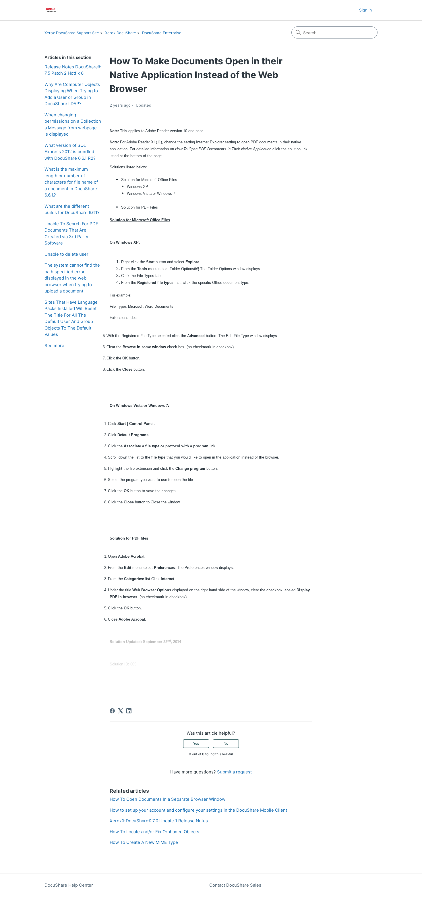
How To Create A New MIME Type (144, 842)
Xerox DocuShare (120, 32)
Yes (196, 743)
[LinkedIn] (128, 710)
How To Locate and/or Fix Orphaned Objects (154, 831)
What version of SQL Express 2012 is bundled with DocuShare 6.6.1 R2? (70, 152)
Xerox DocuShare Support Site (71, 32)
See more (54, 345)
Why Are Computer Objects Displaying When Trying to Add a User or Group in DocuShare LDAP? (72, 94)
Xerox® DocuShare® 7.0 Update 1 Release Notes (159, 820)
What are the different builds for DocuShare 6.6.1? (72, 209)
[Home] (51, 10)
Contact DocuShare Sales (235, 885)
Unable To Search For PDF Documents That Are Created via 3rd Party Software (71, 233)
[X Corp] (120, 710)
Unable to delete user (66, 254)
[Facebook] (112, 710)
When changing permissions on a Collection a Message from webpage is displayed (72, 124)
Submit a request (234, 772)
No (226, 743)
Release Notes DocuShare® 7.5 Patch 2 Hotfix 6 (72, 70)
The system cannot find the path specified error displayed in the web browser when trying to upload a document (72, 278)
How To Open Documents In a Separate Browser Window (167, 799)
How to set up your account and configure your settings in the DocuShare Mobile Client (198, 810)
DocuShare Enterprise (161, 32)
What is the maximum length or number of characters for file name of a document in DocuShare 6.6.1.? (71, 182)
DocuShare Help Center (68, 885)
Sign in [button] (365, 9)
